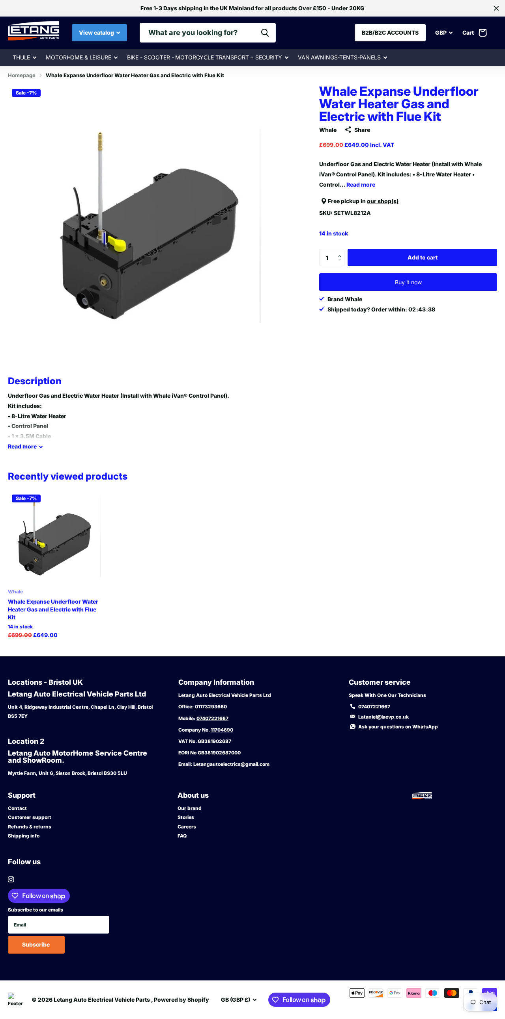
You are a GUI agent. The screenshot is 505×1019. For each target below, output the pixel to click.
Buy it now (408, 282)
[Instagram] (11, 879)
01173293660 (211, 707)
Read (22, 446)
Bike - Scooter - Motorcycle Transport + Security (204, 57)
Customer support (29, 817)
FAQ (182, 836)
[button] (341, 251)
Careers (187, 827)
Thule (21, 57)
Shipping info (23, 836)
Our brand (190, 808)
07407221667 (212, 718)
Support (22, 795)
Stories (186, 817)
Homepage (22, 75)
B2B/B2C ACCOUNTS (390, 32)
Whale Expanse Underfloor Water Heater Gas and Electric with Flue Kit (53, 609)
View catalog (97, 32)
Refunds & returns (29, 827)
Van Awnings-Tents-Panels (339, 57)
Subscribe (36, 944)
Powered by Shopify (181, 999)
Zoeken (265, 33)
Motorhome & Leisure (78, 57)
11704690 (222, 730)
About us (193, 795)
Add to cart (423, 257)
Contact (17, 808)
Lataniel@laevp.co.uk (383, 717)
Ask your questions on (398, 727)
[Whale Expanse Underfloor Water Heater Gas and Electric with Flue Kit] (54, 537)
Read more (360, 184)
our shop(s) (382, 201)
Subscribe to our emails (35, 910)
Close (496, 8)
